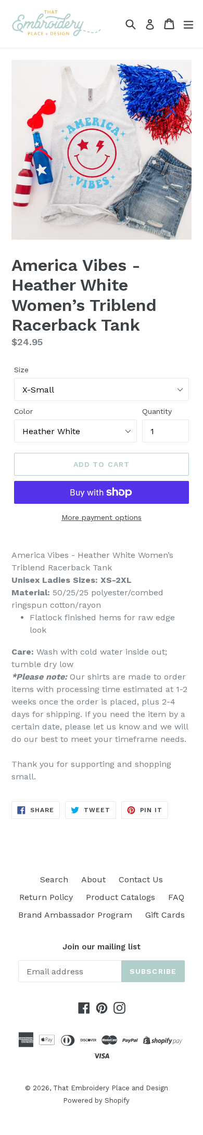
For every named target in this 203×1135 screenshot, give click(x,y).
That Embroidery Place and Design (110, 1088)
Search (54, 879)
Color (23, 411)
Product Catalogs (120, 897)
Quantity (157, 411)
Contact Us (141, 879)
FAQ (176, 897)
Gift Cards (165, 915)
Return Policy (46, 897)
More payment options (101, 517)
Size (21, 370)
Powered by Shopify (96, 1100)
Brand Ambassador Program (75, 915)
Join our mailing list (101, 946)
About (93, 879)
